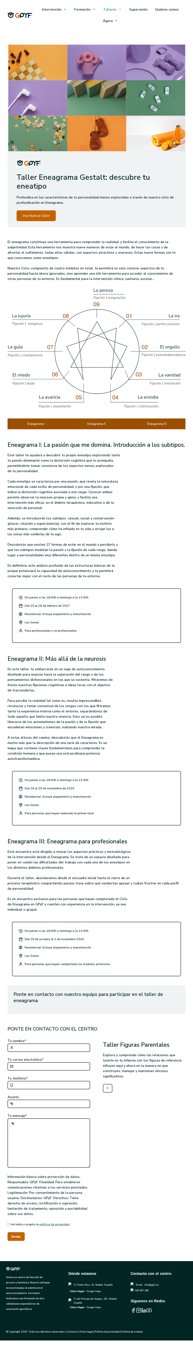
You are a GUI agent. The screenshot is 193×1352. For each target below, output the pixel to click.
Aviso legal (86, 1331)
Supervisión (138, 9)
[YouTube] (149, 1312)
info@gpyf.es (151, 1284)
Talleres (109, 9)
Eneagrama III (157, 424)
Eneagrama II (96, 424)
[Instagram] (138, 1312)
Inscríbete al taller (36, 216)
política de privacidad (54, 1224)
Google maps (94, 1291)
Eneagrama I (36, 424)
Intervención (51, 9)
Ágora (108, 21)
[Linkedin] (143, 1312)
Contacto (72, 1331)
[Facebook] (133, 1312)
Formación (82, 9)
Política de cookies (132, 1331)
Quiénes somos (167, 9)
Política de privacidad (107, 1331)
